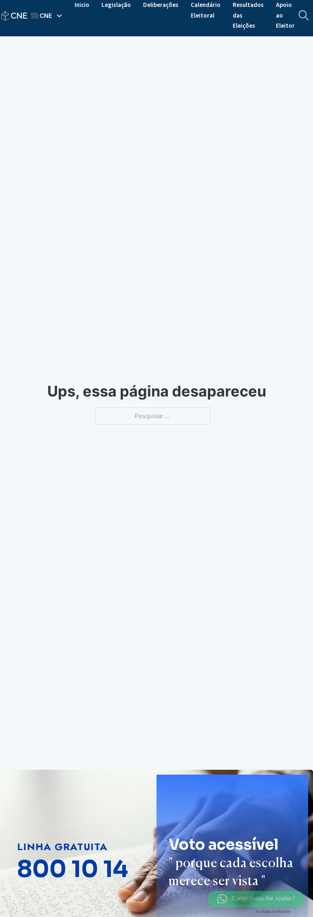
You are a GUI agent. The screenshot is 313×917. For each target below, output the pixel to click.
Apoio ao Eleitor (285, 15)
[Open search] (304, 16)
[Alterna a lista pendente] (59, 16)
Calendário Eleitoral (205, 10)
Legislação (116, 5)
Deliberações (161, 5)
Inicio (82, 5)
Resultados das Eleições (248, 15)
